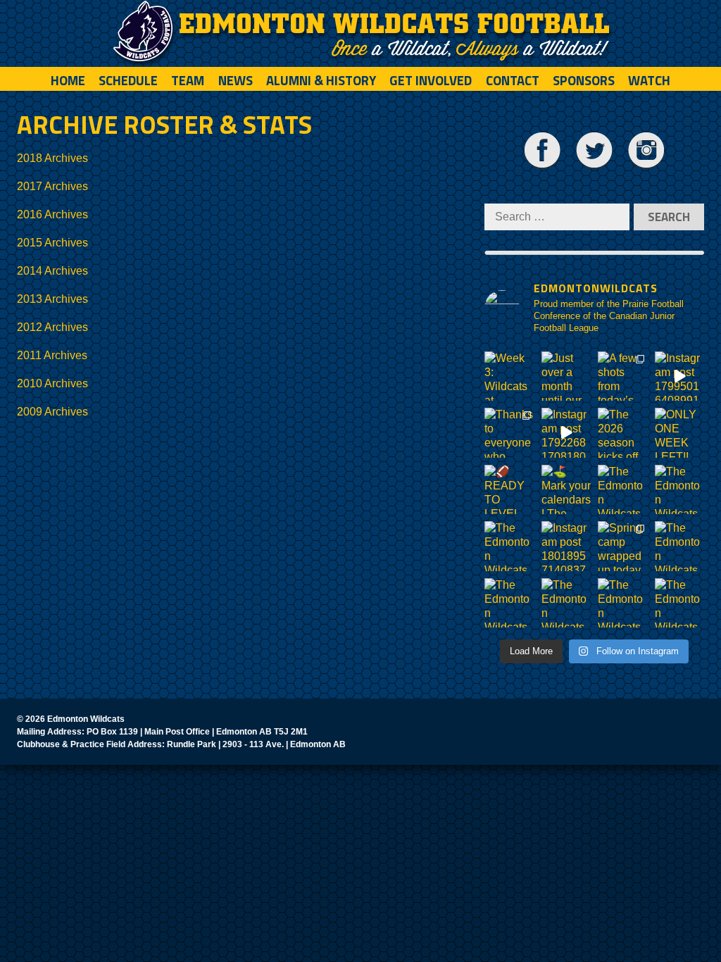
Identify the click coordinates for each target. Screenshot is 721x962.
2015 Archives (52, 243)
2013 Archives (52, 299)
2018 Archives (52, 158)
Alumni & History (321, 80)
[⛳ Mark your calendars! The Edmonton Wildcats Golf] (566, 490)
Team (187, 80)
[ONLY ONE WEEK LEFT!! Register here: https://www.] (680, 433)
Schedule (128, 80)
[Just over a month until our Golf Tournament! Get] (566, 376)
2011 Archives (52, 355)
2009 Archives (52, 412)
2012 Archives (52, 327)
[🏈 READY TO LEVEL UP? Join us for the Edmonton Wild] (509, 490)
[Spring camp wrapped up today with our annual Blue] (623, 546)
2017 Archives (52, 186)
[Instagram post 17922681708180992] (566, 433)
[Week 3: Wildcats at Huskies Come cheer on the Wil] (509, 376)
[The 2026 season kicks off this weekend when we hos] (623, 433)
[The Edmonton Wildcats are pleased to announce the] (623, 490)
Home (68, 80)
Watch (649, 80)
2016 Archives (52, 214)
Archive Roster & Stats (164, 124)
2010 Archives (52, 383)
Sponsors (584, 80)
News (235, 80)
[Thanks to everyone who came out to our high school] (509, 433)
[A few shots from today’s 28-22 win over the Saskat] (623, 376)
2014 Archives (52, 271)
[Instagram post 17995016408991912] (680, 376)
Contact (512, 80)
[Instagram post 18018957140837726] (566, 546)
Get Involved (430, 80)
